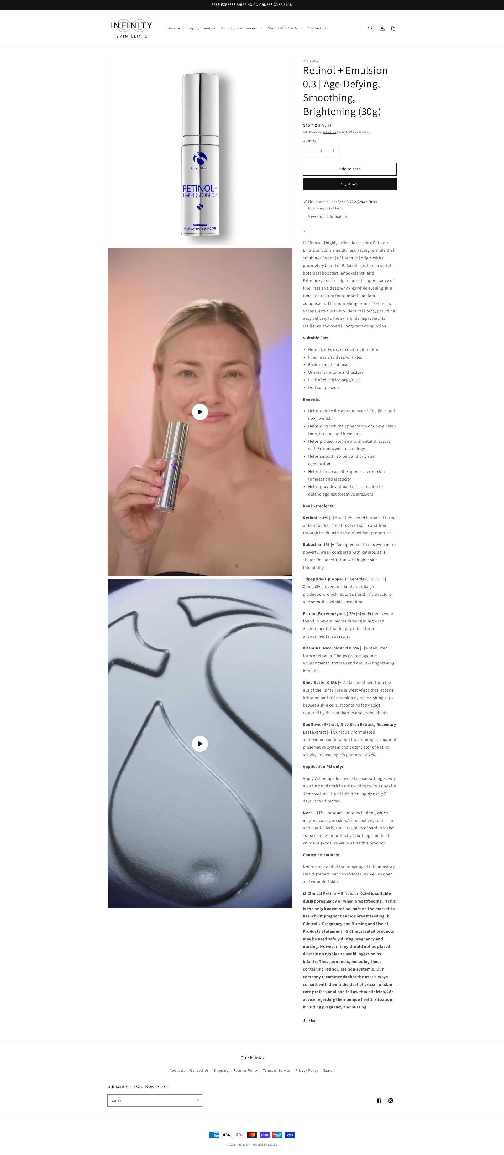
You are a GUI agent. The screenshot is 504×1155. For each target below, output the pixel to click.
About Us (177, 1070)
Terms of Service (276, 1070)
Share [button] (314, 1020)
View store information (327, 216)
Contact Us (199, 1070)
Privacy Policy (306, 1070)
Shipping (330, 131)
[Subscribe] (196, 1100)
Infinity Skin (244, 1144)
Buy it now (350, 184)
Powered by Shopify (264, 1144)
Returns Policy (245, 1070)
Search (329, 1070)
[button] (370, 28)
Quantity (309, 140)
